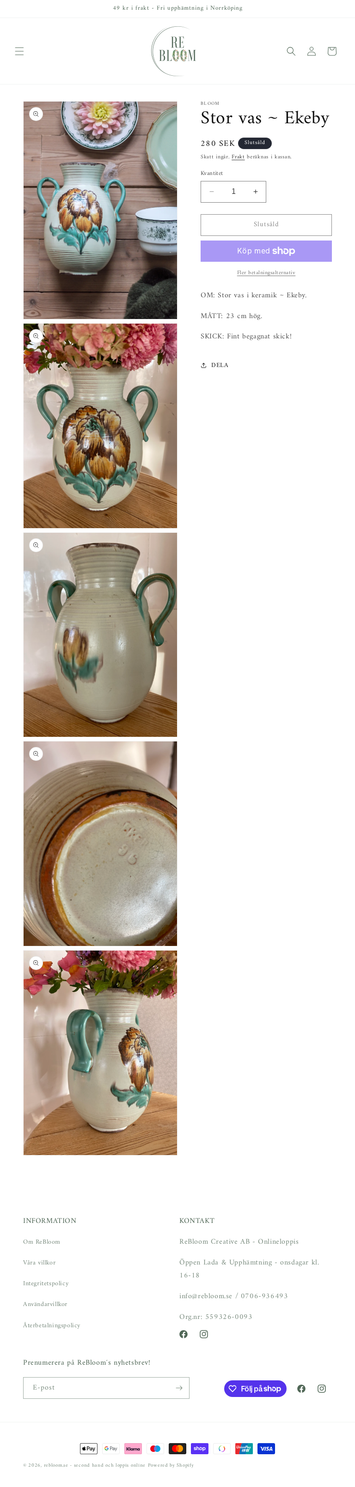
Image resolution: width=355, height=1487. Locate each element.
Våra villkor (39, 1263)
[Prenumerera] (179, 1388)
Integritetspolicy (45, 1283)
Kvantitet (212, 173)
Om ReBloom (42, 1242)
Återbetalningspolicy (51, 1325)
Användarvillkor (45, 1304)
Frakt (238, 157)
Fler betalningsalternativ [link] (266, 273)
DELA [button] (219, 365)
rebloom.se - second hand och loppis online (95, 1465)
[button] (19, 51)
